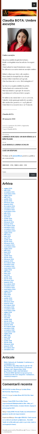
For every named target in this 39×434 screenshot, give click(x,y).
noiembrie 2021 (9, 264)
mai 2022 (7, 254)
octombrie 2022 (9, 245)
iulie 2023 (7, 234)
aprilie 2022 (8, 256)
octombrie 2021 (9, 266)
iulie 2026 (7, 190)
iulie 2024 (7, 213)
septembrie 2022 (9, 247)
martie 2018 (8, 342)
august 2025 (8, 195)
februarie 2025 (9, 202)
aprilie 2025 (8, 199)
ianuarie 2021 (8, 282)
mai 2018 (7, 339)
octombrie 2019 (9, 309)
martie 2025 (8, 201)
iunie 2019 (7, 316)
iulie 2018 (7, 335)
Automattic (8, 432)
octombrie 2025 (9, 192)
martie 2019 (8, 321)
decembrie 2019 (9, 305)
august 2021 (8, 270)
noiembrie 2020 (9, 286)
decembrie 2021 (9, 263)
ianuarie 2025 (8, 204)
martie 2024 (8, 220)
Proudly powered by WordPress (13, 430)
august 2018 (8, 333)
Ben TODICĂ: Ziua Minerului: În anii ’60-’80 (18, 366)
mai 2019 (7, 318)
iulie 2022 (7, 250)
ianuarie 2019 (8, 325)
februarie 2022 (9, 259)
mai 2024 (7, 217)
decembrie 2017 (9, 348)
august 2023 (8, 233)
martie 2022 (8, 257)
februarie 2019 (9, 323)
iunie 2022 (7, 252)
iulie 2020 (7, 293)
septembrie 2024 (9, 211)
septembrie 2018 (9, 332)
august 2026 (8, 188)
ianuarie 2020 (8, 303)
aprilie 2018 (8, 341)
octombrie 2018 (9, 330)
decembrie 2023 (9, 225)
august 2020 (8, 291)
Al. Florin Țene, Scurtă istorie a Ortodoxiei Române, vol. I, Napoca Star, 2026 (18, 368)
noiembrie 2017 (9, 349)
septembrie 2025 (9, 194)
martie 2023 (8, 241)
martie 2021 (8, 279)
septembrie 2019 (9, 310)
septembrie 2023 (9, 231)
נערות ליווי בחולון (6, 395)
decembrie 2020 (9, 284)
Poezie (11, 127)
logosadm (25, 125)
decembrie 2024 (9, 206)
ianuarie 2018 (8, 346)
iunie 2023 (7, 236)
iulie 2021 (7, 272)
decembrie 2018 (9, 326)
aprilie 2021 (8, 277)
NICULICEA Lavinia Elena (11, 389)
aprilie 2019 (8, 319)
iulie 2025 (7, 197)
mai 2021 (7, 275)
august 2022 (8, 249)
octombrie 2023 (9, 229)
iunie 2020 (7, 295)
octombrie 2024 (9, 210)
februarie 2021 (9, 280)
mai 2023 (7, 238)
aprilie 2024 (8, 218)
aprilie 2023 (8, 240)
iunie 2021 (7, 273)
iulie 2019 (7, 314)
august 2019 (8, 312)
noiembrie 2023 (9, 227)
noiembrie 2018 (9, 328)
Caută (4, 172)
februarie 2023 (9, 243)
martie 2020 (8, 300)
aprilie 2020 (8, 298)
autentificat (17, 156)
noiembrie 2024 (9, 208)
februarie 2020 (9, 302)
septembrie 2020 (10, 289)
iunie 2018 (7, 337)
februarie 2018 (9, 344)
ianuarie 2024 (8, 224)
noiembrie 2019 (9, 307)
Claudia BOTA (12, 129)
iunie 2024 (7, 215)
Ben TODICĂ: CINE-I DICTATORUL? (16, 371)
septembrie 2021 (9, 268)
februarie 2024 (9, 222)
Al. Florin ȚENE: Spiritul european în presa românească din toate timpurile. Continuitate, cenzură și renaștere (19, 374)
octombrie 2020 (9, 287)
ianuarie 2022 (8, 261)
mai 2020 (7, 296)
